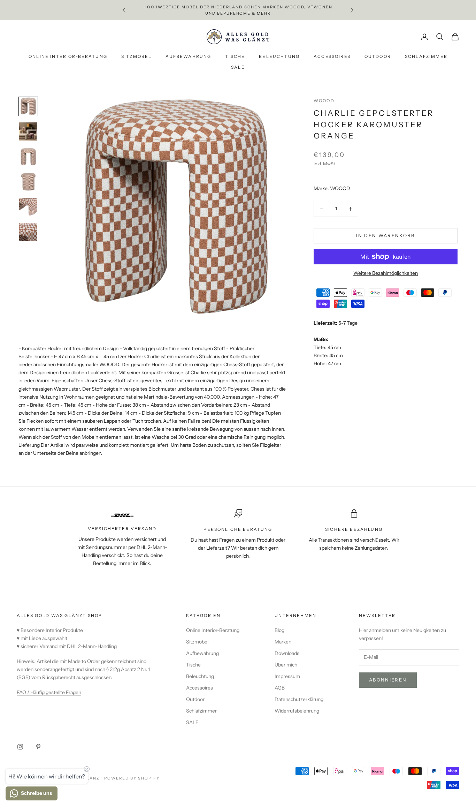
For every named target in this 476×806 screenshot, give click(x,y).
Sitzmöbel (136, 56)
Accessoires (332, 56)
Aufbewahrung (188, 56)
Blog (279, 630)
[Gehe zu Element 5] (28, 207)
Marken (283, 642)
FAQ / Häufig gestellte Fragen (49, 692)
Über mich (286, 665)
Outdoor (377, 56)
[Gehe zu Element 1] (28, 106)
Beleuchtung (279, 56)
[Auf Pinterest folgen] (38, 746)
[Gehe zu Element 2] (28, 131)
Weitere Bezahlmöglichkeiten (385, 273)
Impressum (287, 676)
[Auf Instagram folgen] (20, 746)
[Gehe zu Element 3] (28, 156)
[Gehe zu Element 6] (28, 232)
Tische (235, 56)
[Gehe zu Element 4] (28, 181)
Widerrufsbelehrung (297, 711)
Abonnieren (388, 680)
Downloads (287, 653)
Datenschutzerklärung (299, 699)
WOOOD (324, 100)
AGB (280, 688)
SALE (238, 67)
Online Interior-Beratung (68, 56)
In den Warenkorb (385, 235)
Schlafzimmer (426, 56)
